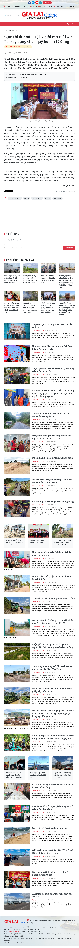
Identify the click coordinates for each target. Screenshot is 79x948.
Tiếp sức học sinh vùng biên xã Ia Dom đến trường (52, 325)
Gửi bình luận (69, 247)
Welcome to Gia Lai (46, 6)
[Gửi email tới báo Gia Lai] (40, 2)
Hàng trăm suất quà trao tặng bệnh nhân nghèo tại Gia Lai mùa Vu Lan (51, 437)
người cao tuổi (37, 198)
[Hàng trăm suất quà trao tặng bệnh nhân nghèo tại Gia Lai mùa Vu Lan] (17, 443)
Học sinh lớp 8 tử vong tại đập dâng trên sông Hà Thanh (62, 775)
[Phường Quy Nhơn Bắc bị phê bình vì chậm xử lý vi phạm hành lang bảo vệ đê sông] (62, 531)
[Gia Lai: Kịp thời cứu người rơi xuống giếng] (17, 508)
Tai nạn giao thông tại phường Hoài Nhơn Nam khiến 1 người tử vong (52, 481)
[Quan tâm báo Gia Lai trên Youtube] (36, 2)
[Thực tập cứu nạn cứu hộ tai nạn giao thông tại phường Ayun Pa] (17, 375)
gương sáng (57, 198)
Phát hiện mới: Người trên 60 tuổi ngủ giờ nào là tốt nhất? (30, 74)
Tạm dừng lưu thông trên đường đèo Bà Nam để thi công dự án (51, 415)
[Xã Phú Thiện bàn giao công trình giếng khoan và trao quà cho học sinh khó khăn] (48, 296)
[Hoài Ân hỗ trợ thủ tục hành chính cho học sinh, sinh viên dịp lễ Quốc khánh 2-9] (12, 296)
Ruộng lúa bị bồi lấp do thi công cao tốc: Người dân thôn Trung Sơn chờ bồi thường (52, 646)
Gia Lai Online (14, 921)
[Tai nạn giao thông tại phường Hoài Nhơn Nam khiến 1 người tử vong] (17, 487)
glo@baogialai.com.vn (15, 931)
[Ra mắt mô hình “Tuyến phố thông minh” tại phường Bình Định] (17, 813)
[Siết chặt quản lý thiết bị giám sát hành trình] (17, 605)
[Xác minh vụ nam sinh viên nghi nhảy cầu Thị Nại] (17, 901)
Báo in (25, 6)
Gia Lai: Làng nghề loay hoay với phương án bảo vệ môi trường (53, 786)
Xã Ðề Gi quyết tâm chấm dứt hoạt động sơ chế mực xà (15, 542)
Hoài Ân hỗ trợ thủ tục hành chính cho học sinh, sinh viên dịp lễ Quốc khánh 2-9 (11, 307)
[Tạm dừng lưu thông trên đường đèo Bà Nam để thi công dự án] (17, 420)
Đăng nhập (47, 2)
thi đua (26, 198)
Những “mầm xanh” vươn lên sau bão (38, 541)
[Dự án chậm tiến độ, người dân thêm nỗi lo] (17, 465)
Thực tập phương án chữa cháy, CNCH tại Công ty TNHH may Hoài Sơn (12, 279)
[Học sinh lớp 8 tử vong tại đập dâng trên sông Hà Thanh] (62, 763)
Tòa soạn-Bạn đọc (10, 30)
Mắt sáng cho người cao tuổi (18, 77)
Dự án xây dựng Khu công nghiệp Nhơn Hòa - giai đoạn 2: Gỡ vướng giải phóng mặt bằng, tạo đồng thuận (53, 713)
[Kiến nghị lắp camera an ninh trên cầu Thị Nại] (38, 763)
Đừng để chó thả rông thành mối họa (49, 828)
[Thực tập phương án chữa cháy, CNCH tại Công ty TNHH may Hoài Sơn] (12, 268)
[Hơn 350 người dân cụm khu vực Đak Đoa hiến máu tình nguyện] (17, 353)
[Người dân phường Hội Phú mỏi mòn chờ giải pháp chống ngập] (17, 695)
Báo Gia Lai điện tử (39, 15)
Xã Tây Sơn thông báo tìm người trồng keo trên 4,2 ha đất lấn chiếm (30, 279)
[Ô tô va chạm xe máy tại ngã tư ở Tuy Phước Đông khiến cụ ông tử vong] (17, 857)
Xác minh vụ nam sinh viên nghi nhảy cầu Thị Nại (52, 895)
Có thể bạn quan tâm (20, 260)
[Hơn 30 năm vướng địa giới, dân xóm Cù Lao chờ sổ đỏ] (17, 583)
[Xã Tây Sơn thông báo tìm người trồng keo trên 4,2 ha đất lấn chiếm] (30, 268)
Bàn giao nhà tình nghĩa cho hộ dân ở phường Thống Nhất (50, 873)
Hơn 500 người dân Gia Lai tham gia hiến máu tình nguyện (52, 553)
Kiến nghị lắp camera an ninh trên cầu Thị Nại (38, 775)
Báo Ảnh (17, 6)
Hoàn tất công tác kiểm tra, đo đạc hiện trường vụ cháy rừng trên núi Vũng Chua (30, 307)
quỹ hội (47, 198)
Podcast (34, 6)
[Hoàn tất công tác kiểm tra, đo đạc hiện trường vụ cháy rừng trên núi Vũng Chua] (30, 296)
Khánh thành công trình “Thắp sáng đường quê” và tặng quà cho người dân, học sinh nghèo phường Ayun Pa (53, 393)
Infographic (71, 6)
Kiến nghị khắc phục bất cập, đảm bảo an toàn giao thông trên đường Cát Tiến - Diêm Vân (66, 281)
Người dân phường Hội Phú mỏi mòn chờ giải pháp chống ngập (52, 690)
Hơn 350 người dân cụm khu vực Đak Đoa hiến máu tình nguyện (52, 347)
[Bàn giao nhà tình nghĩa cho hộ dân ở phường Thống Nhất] (17, 879)
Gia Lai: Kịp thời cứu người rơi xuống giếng (53, 501)
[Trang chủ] (6, 24)
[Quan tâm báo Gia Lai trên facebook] (29, 2)
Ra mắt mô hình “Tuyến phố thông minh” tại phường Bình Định (52, 807)
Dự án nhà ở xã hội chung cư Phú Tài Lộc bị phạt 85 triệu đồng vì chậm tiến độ (52, 621)
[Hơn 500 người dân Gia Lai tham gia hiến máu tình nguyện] (17, 559)
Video (8, 6)
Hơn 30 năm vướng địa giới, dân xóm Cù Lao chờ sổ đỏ (51, 577)
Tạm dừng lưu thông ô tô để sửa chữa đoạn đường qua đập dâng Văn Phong (52, 667)
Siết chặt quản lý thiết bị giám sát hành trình (53, 598)
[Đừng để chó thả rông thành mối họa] (17, 835)
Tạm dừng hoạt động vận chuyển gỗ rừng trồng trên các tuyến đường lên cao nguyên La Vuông (67, 308)
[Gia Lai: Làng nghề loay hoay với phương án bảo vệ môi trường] (17, 791)
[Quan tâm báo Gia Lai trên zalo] (33, 2)
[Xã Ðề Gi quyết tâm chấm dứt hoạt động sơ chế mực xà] (14, 531)
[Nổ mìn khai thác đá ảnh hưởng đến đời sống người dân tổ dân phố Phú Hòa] (14, 763)
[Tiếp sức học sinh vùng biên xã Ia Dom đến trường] (17, 331)
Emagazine (59, 6)
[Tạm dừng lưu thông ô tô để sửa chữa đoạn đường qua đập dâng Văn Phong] (17, 673)
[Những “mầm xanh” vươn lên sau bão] (38, 531)
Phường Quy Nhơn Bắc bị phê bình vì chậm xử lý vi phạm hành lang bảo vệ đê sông (62, 542)
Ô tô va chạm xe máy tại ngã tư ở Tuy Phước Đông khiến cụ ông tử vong (52, 851)
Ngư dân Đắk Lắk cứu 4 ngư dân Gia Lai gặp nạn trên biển (48, 279)
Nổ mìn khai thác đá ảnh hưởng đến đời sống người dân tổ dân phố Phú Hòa (14, 775)
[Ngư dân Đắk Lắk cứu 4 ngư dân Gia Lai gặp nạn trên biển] (48, 268)
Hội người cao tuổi (14, 198)
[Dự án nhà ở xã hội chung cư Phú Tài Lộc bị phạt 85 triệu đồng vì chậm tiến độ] (17, 627)
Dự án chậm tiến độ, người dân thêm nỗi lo (52, 458)
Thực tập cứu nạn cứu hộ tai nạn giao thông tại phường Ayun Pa (53, 369)
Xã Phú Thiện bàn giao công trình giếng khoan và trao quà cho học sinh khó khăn (48, 307)
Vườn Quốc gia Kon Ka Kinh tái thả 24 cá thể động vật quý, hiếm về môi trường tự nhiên (53, 737)
